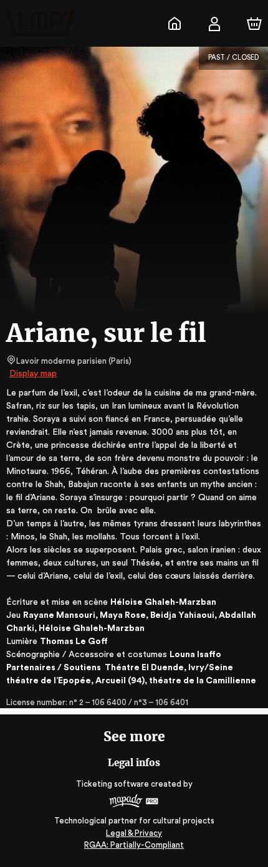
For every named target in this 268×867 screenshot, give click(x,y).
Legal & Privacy (134, 833)
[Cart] (254, 23)
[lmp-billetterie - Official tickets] (174, 23)
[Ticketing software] (134, 802)
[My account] (214, 23)
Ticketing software (112, 784)
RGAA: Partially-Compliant (134, 845)
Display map (33, 373)
